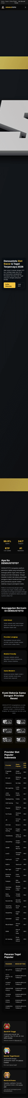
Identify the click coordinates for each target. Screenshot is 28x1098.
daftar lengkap (8, 1038)
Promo (15, 1)
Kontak (16, 3)
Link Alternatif (21, 1)
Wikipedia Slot (18, 1040)
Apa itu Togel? (13, 1065)
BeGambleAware (8, 1091)
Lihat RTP (19, 285)
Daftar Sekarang (8, 285)
